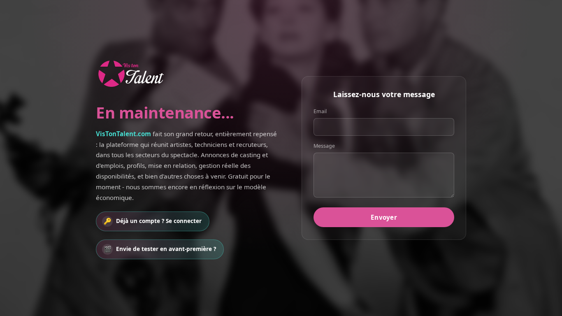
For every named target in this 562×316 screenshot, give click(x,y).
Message (324, 145)
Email (320, 111)
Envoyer (384, 217)
